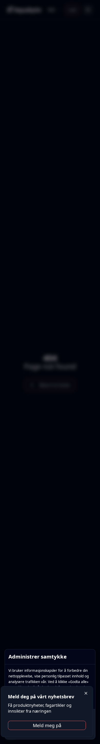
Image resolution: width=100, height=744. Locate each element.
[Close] (86, 693)
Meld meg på (47, 725)
